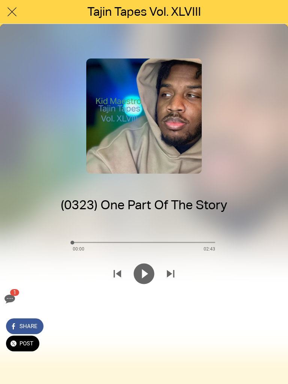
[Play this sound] (144, 273)
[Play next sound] (170, 273)
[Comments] (9, 299)
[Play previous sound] (117, 273)
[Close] (12, 12)
